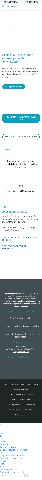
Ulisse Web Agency (24, 399)
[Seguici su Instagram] (34, 364)
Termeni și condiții (13, 405)
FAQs (2, 467)
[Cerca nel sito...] (26, 475)
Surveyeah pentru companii (12, 472)
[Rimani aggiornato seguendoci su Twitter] (17, 364)
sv (1, 436)
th (1, 433)
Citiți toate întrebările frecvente (14, 247)
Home (2, 441)
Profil (2, 453)
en (1, 427)
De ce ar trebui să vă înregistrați (13, 450)
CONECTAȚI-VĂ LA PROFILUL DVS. (21, 118)
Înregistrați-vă (11, 2)
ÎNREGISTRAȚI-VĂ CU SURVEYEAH (21, 137)
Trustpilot (6, 150)
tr (0, 430)
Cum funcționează (8, 447)
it (0, 425)
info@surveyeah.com (21, 352)
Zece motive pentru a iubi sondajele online (21, 326)
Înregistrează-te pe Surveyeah (13, 455)
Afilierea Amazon (21, 415)
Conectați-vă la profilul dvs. (12, 458)
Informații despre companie (21, 394)
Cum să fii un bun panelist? (21, 318)
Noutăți (3, 461)
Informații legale (14, 410)
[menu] (37, 7)
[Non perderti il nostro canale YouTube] (21, 370)
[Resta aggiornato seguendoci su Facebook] (8, 364)
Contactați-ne (29, 410)
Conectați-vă (31, 2)
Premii (2, 464)
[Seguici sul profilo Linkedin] (25, 364)
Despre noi (4, 444)
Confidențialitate (29, 405)
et (1, 439)
